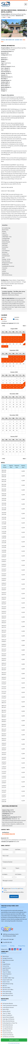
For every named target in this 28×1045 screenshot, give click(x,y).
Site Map (12, 946)
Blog (4, 962)
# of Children (18, 874)
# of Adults (4, 874)
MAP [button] (13, 39)
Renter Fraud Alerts (7, 1015)
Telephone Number (7, 862)
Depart (17, 868)
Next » (24, 325)
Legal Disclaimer (7, 968)
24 (16, 363)
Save (9, 17)
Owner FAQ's (6, 970)
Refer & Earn (6, 956)
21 (6, 363)
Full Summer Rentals (8, 1003)
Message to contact (7, 880)
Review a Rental (6, 1011)
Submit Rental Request (8, 1017)
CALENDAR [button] (17, 39)
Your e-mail (5, 855)
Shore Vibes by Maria (7, 993)
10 (16, 358)
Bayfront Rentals (7, 1031)
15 (10, 361)
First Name (5, 849)
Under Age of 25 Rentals (8, 1019)
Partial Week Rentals (8, 1025)
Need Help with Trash (8, 995)
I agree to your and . (13, 889)
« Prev (3, 325)
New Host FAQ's (6, 987)
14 (6, 361)
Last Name (17, 849)
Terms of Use (14, 888)
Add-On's (5, 985)
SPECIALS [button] (3, 39)
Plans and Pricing (7, 991)
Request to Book (14, 1040)
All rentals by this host (14, 1043)
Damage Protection (7, 958)
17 (16, 361)
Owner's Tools (6, 981)
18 (20, 361)
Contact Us (4, 946)
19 (23, 361)
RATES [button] (21, 39)
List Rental (5, 976)
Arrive (4, 868)
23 (13, 363)
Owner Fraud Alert (7, 974)
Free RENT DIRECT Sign (8, 978)
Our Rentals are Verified (8, 1036)
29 (23, 344)
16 (13, 361)
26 (13, 344)
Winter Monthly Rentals (8, 1021)
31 (6, 346)
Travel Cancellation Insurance (10, 1005)
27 (16, 344)
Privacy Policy (21, 946)
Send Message (14, 896)
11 (20, 358)
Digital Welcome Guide (8, 960)
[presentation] (1, 28)
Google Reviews (6, 964)
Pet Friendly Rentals (8, 1027)
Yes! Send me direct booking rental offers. (14, 892)
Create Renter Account (8, 1007)
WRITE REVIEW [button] (9, 39)
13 (3, 361)
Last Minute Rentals (7, 1029)
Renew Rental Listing (8, 983)
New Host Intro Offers (8, 989)
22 (10, 363)
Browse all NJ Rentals (8, 1034)
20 (3, 363)
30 (3, 346)
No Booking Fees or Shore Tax (10, 1023)
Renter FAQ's (6, 1009)
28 (20, 344)
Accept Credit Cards (7, 979)
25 (20, 363)
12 (23, 358)
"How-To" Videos (7, 972)
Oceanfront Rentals (7, 1032)
